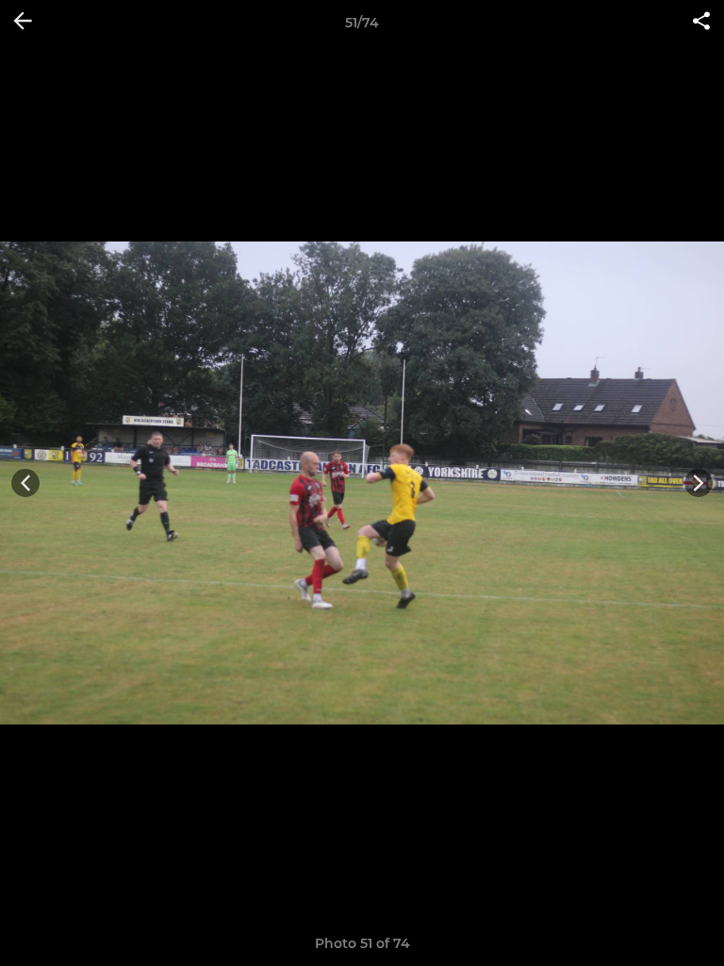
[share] (701, 22)
